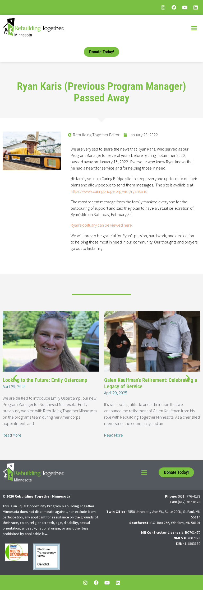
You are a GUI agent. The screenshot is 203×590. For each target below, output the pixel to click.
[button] (15, 377)
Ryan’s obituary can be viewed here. (102, 225)
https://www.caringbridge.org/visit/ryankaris (108, 191)
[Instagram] (163, 7)
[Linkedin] (195, 7)
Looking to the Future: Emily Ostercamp (45, 380)
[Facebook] (174, 7)
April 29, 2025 (14, 386)
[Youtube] (185, 7)
